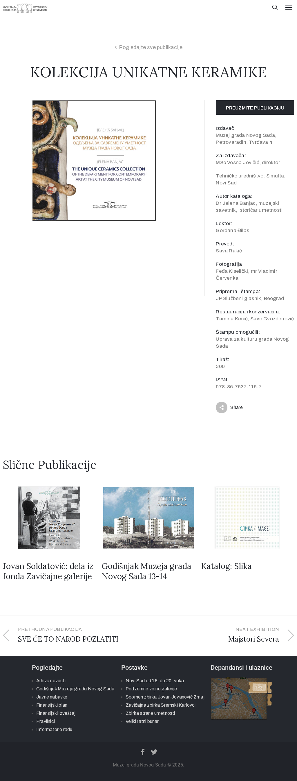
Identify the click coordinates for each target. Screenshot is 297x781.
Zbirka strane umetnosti (150, 713)
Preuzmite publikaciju (255, 107)
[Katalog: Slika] (247, 517)
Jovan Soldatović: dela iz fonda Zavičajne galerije (48, 571)
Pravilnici (45, 721)
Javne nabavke (52, 696)
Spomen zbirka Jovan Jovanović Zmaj (165, 696)
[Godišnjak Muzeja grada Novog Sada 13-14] (148, 517)
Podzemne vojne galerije (151, 688)
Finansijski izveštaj (55, 713)
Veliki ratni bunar (142, 721)
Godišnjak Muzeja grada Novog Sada (75, 688)
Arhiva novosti (51, 680)
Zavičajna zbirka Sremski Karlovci (161, 705)
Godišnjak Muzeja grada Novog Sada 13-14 (146, 571)
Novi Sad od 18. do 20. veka (155, 680)
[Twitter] (154, 752)
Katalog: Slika (226, 566)
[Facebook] (142, 752)
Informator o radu (54, 729)
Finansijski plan (51, 705)
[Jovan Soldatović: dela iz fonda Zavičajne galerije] (49, 517)
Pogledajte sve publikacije (150, 47)
